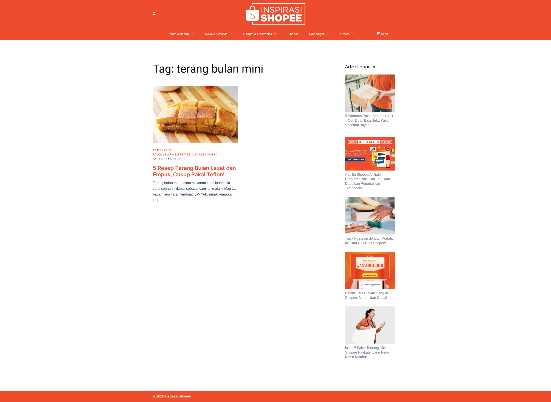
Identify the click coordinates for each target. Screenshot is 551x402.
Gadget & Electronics (257, 34)
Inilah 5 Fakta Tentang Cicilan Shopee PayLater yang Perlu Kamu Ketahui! (367, 352)
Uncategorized (205, 154)
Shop (384, 34)
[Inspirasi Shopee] (275, 13)
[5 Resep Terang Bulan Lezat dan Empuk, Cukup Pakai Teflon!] (195, 114)
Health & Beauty (178, 34)
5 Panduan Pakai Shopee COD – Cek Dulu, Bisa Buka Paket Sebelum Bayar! (369, 120)
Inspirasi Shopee (172, 159)
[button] (154, 14)
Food (157, 154)
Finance (293, 34)
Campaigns (317, 34)
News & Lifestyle (216, 34)
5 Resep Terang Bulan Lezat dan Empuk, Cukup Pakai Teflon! (194, 171)
